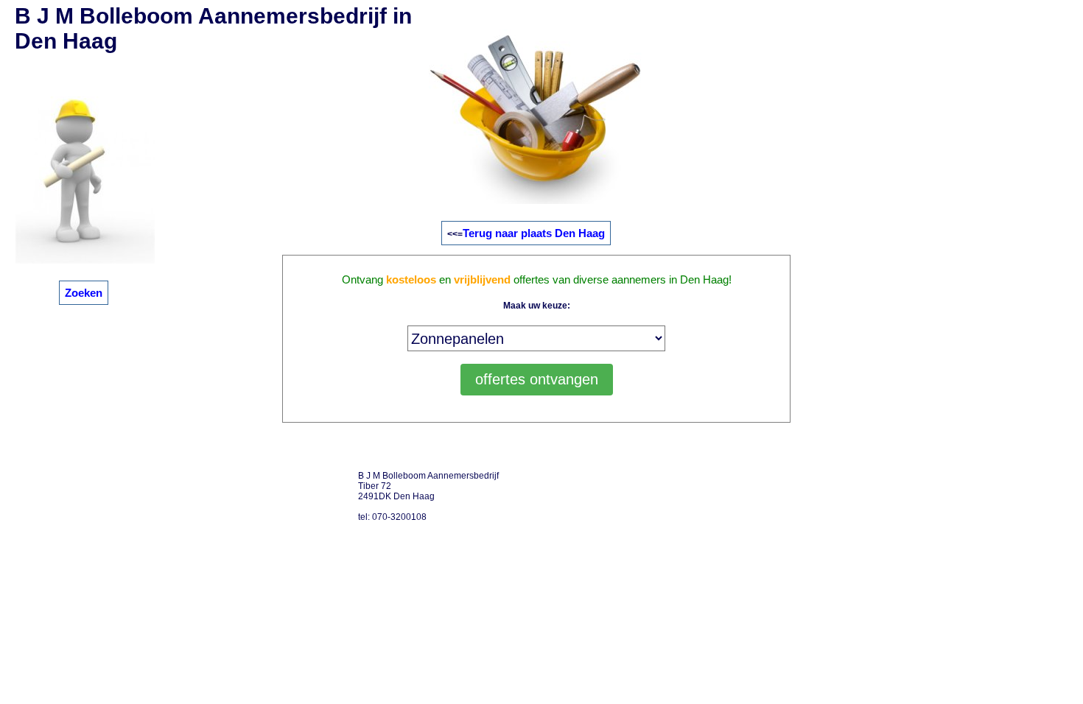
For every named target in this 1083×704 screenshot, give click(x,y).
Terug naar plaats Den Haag (534, 233)
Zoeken (83, 292)
